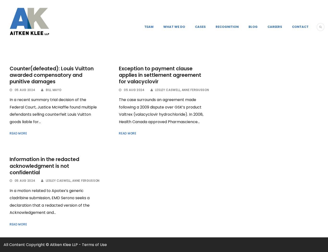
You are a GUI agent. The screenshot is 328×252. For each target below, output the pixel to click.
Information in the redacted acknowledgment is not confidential (44, 166)
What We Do (174, 26)
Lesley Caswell (167, 90)
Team (148, 26)
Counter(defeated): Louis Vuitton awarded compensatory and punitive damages (52, 75)
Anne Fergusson (195, 90)
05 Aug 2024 (25, 90)
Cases (200, 26)
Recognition (227, 26)
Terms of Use (94, 244)
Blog (253, 26)
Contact (300, 26)
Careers (274, 26)
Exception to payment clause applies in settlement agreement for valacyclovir (160, 75)
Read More (18, 133)
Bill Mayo (53, 90)
